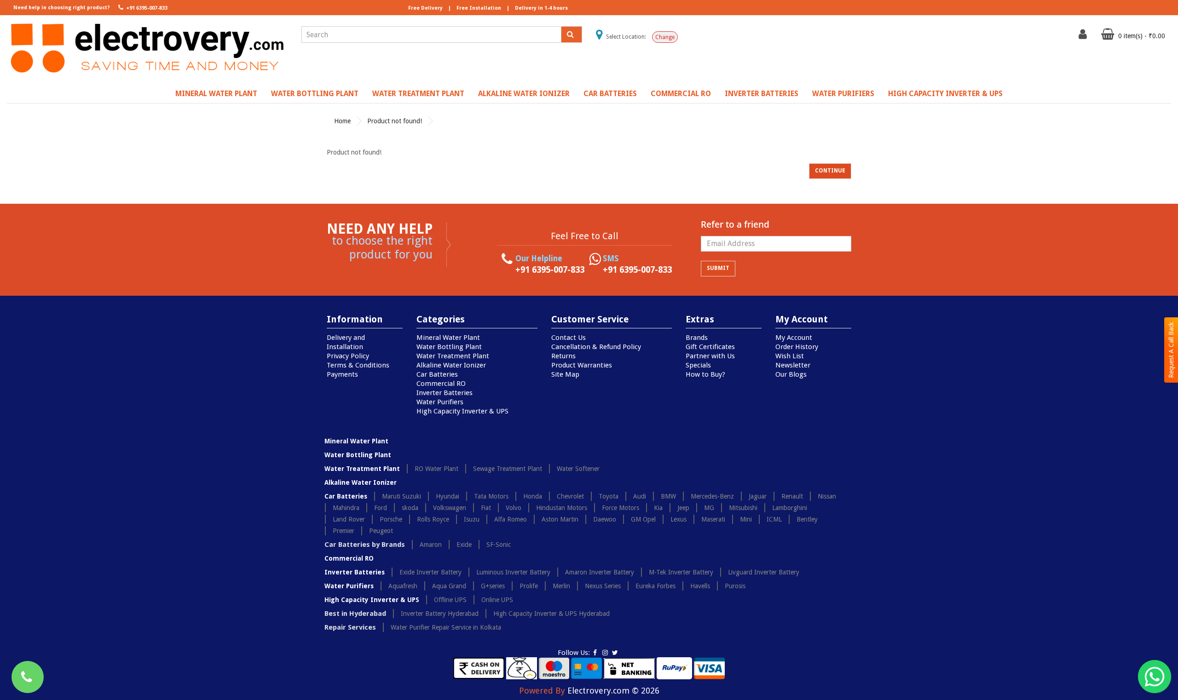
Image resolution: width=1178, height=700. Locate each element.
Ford (380, 507)
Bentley (807, 519)
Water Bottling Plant (314, 93)
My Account (793, 337)
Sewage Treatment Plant (507, 468)
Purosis (735, 586)
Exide (464, 544)
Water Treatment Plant (418, 93)
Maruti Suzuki (401, 496)
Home (342, 121)
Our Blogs (791, 374)
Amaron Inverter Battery (599, 572)
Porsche (391, 519)
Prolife (529, 586)
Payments (342, 374)
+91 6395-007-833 (146, 8)
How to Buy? (705, 374)
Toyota (608, 496)
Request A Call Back (1171, 350)
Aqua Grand (449, 586)
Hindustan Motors (561, 507)
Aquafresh (402, 586)
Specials (698, 365)
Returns (563, 356)
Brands (697, 337)
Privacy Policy (348, 356)
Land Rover (349, 519)
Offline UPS (450, 599)
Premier (343, 530)
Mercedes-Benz (712, 496)
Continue (830, 170)
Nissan (827, 496)
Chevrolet (570, 496)
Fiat (486, 507)
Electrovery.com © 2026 (613, 690)
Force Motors (620, 507)
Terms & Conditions (358, 365)
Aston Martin (560, 519)
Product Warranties (581, 365)
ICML (774, 519)
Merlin (561, 586)
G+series (493, 586)
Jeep (683, 507)
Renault (792, 496)
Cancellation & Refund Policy (596, 347)
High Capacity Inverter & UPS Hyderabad (551, 613)
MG (709, 507)
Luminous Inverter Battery (513, 572)
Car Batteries (610, 93)
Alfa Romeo (510, 519)
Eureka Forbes (655, 586)
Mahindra (346, 507)
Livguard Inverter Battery (763, 572)
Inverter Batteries (761, 93)
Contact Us (568, 337)
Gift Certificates (710, 347)
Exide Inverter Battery (430, 572)
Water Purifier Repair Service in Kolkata (446, 627)
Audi (639, 496)
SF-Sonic (498, 544)
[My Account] (1084, 36)
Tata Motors (491, 496)
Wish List (789, 356)
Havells (700, 586)
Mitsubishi (743, 507)
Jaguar (758, 496)
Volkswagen (449, 507)
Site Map (565, 374)
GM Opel (643, 519)
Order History (796, 347)
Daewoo (604, 519)
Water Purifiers (843, 93)
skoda (410, 507)
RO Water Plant (436, 468)
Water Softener (578, 468)
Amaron (431, 544)
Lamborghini (789, 507)
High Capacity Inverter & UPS (945, 93)
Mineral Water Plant (216, 93)
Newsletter (792, 365)
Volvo (513, 507)
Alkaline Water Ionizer (524, 93)
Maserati (713, 519)
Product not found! (394, 121)
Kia (658, 507)
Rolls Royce (433, 519)
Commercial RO (681, 93)
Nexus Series (603, 586)
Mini (746, 519)
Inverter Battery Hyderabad (440, 613)
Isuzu (471, 519)
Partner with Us (710, 356)
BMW (668, 496)
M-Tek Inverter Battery (681, 572)
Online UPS (497, 599)
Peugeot (381, 530)
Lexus (678, 519)
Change (665, 37)
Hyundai (447, 496)
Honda (532, 496)
